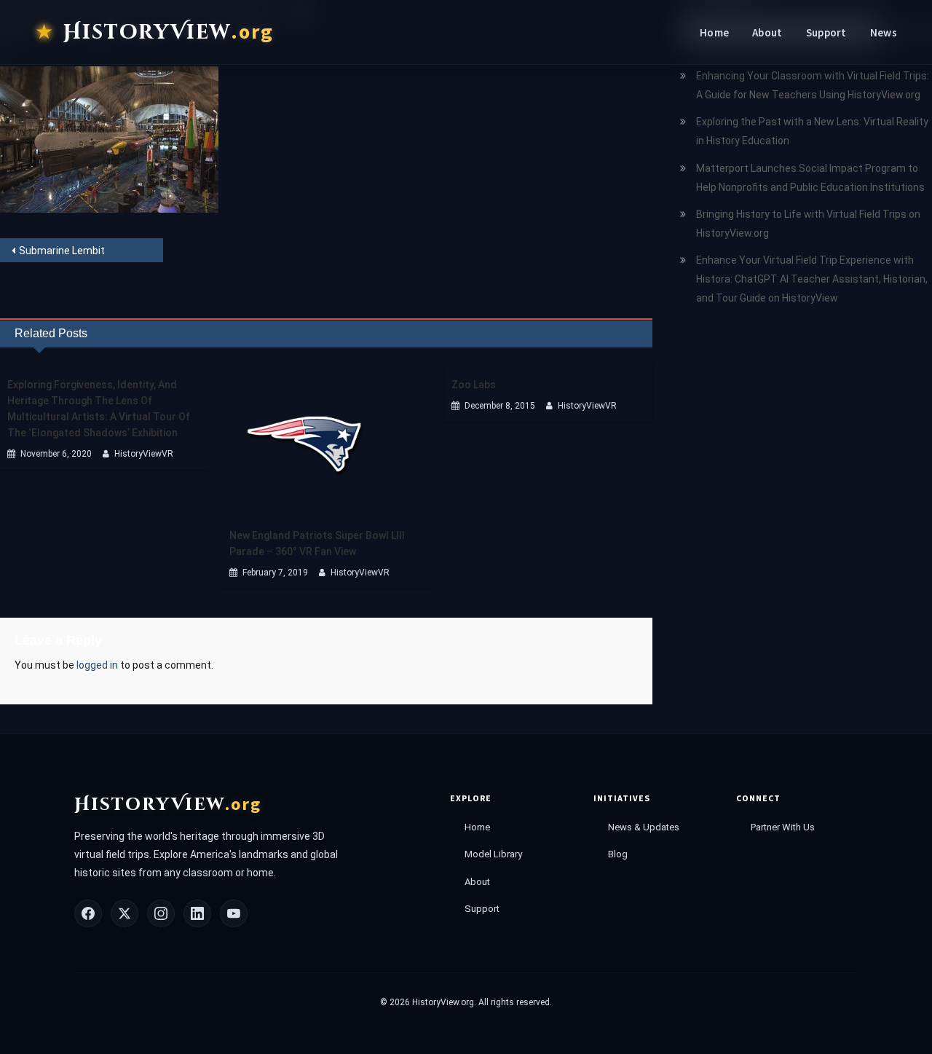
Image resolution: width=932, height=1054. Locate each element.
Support (826, 32)
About (767, 32)
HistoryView (168, 32)
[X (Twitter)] (124, 913)
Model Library (493, 854)
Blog (618, 854)
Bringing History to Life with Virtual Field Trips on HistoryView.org (808, 223)
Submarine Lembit (62, 250)
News (883, 32)
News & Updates (643, 827)
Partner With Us (783, 827)
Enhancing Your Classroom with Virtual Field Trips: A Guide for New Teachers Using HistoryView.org (812, 85)
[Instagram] (161, 913)
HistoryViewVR (143, 454)
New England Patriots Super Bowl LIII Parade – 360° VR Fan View (317, 543)
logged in (97, 665)
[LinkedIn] (197, 913)
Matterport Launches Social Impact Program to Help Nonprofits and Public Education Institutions (810, 177)
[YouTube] (234, 913)
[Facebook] (88, 913)
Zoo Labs (473, 384)
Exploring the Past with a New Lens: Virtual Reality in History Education (812, 131)
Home (714, 32)
